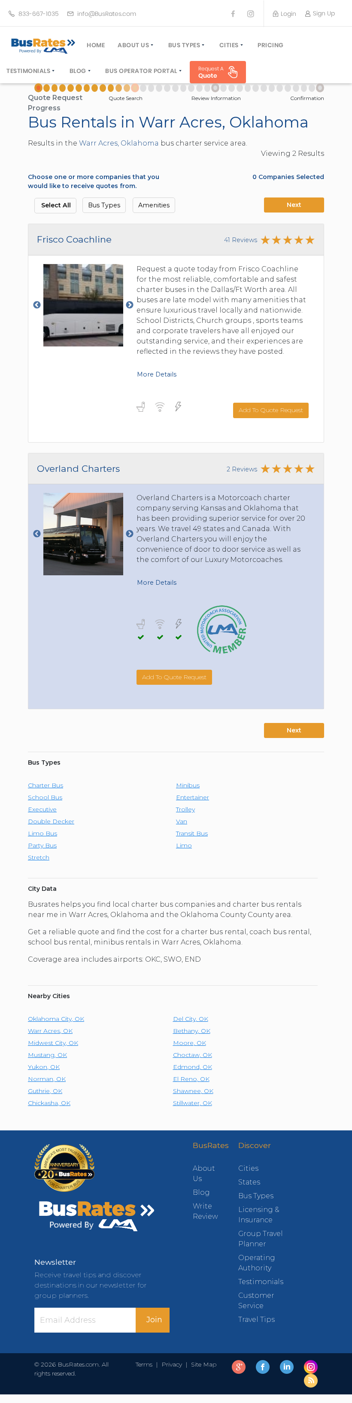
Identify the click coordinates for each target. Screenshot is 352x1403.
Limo (184, 845)
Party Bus (42, 845)
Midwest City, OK (53, 1043)
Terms (146, 1364)
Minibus (188, 785)
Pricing (271, 45)
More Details (156, 374)
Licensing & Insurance (258, 1215)
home (96, 45)
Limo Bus (42, 833)
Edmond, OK (192, 1067)
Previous (37, 305)
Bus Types (184, 45)
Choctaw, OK (192, 1055)
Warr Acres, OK (50, 1031)
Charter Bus (45, 785)
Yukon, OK (44, 1067)
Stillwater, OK (192, 1103)
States (249, 1182)
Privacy (171, 1364)
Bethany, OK (191, 1031)
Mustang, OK (47, 1055)
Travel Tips (256, 1319)
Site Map (202, 1364)
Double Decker (51, 821)
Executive (42, 809)
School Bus (45, 797)
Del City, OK (190, 1019)
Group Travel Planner (260, 1239)
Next (294, 205)
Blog (78, 71)
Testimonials (28, 71)
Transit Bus (192, 833)
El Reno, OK (191, 1079)
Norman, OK (47, 1079)
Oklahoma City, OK (56, 1019)
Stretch (38, 857)
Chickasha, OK (49, 1103)
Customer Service (256, 1300)
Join (154, 1319)
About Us (133, 45)
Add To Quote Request (271, 410)
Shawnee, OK (193, 1091)
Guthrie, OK (45, 1091)
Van (181, 821)
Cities (229, 45)
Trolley (185, 809)
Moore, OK (189, 1043)
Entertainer (192, 797)
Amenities (154, 205)
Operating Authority (256, 1263)
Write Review (202, 1211)
